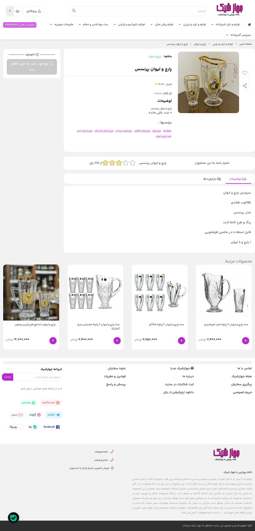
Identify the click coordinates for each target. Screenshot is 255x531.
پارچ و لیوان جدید (84, 131)
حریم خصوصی (242, 392)
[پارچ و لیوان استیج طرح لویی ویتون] (31, 293)
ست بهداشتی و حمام (95, 25)
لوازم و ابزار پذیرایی (194, 25)
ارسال (7, 377)
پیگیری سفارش (241, 384)
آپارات (32, 415)
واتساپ (26, 403)
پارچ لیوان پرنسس (123, 131)
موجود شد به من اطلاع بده (30, 67)
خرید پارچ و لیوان (164, 136)
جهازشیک (167, 131)
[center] (74, 11)
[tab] (238, 179)
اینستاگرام (49, 403)
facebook (50, 427)
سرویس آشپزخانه (240, 35)
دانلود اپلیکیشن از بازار (178, 392)
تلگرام (52, 415)
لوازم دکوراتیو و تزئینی (131, 25)
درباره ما (188, 376)
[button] (8, 305)
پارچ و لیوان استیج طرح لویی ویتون (35, 325)
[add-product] (245, 340)
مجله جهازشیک (242, 376)
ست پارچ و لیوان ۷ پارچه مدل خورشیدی (226, 325)
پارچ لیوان (156, 131)
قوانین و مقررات (115, 376)
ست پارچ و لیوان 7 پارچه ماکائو (166, 325)
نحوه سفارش (117, 368)
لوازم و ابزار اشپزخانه (228, 25)
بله (30, 427)
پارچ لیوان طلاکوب (142, 131)
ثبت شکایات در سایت (179, 384)
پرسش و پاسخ (116, 384)
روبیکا (14, 427)
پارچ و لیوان (200, 44)
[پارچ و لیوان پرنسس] (229, 9)
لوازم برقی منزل (164, 25)
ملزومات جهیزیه (63, 25)
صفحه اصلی (245, 44)
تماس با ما (244, 368)
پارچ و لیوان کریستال (104, 131)
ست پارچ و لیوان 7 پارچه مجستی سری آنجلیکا (98, 327)
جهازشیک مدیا (180, 368)
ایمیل (14, 415)
